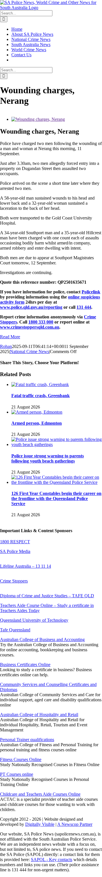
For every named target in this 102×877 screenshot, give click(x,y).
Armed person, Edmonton (36, 423)
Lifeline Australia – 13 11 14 (25, 566)
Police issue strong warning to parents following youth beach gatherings (47, 458)
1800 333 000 (40, 322)
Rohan (6, 346)
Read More (10, 336)
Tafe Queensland (15, 629)
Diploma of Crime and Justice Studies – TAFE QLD (47, 595)
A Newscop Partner (74, 824)
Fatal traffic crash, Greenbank (40, 395)
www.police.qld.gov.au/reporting (31, 307)
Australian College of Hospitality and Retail (39, 714)
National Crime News (29, 351)
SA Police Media (15, 551)
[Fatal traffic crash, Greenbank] (40, 384)
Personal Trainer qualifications (27, 739)
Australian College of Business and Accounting (42, 639)
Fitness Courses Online (20, 759)
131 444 (83, 307)
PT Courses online (16, 774)
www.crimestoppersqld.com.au (29, 327)
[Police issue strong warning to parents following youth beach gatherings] (56, 444)
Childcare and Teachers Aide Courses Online (40, 794)
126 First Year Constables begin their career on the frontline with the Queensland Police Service (56, 498)
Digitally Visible (39, 824)
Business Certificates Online (25, 664)
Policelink (91, 291)
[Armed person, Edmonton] (36, 412)
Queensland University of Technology (34, 620)
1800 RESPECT (15, 541)
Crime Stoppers (14, 581)
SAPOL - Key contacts (51, 859)
